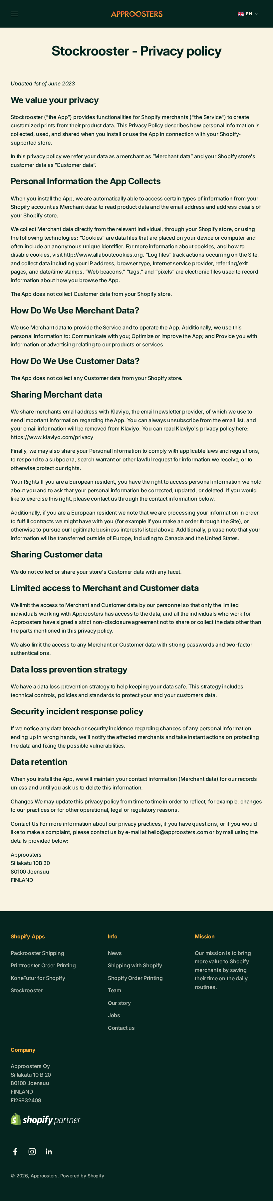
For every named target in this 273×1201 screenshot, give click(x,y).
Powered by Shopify (82, 1175)
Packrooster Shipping (37, 953)
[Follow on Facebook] (15, 1151)
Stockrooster (27, 990)
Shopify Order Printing (135, 978)
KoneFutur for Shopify (38, 978)
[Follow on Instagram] (32, 1151)
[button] (248, 14)
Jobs (114, 1015)
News (115, 953)
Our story (119, 1003)
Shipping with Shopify (135, 965)
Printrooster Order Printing (43, 965)
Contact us (121, 1027)
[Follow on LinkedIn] (49, 1151)
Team (114, 990)
